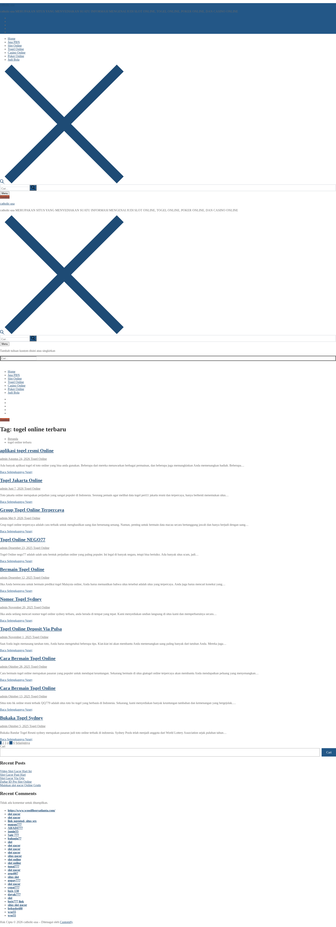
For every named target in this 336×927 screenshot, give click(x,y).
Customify (66, 922)
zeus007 (13, 873)
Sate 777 (13, 835)
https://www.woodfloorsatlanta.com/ (31, 810)
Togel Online (38, 458)
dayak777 (14, 894)
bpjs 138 (13, 891)
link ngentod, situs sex (22, 821)
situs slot (13, 877)
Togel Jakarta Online (21, 480)
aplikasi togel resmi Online (27, 450)
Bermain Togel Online (22, 569)
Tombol (5, 197)
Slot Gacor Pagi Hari (13, 774)
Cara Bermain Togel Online (28, 658)
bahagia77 (14, 838)
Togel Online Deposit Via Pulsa (31, 628)
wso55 (12, 912)
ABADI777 (15, 828)
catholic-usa (7, 4)
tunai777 (13, 866)
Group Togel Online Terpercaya (32, 509)
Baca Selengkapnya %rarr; (16, 472)
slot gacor (14, 814)
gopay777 (14, 880)
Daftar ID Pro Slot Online (16, 781)
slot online (14, 859)
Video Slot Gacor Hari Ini (16, 771)
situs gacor (15, 856)
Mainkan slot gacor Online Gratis (20, 785)
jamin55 (13, 831)
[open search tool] (62, 182)
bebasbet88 (15, 908)
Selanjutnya (23, 742)
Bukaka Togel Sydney (21, 717)
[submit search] (33, 188)
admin (4, 458)
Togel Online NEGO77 (22, 539)
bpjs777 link (16, 901)
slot (10, 842)
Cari (2, 746)
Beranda (13, 438)
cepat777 (13, 887)
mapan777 (15, 824)
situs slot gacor (17, 905)
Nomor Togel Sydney (21, 599)
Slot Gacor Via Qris (12, 778)
